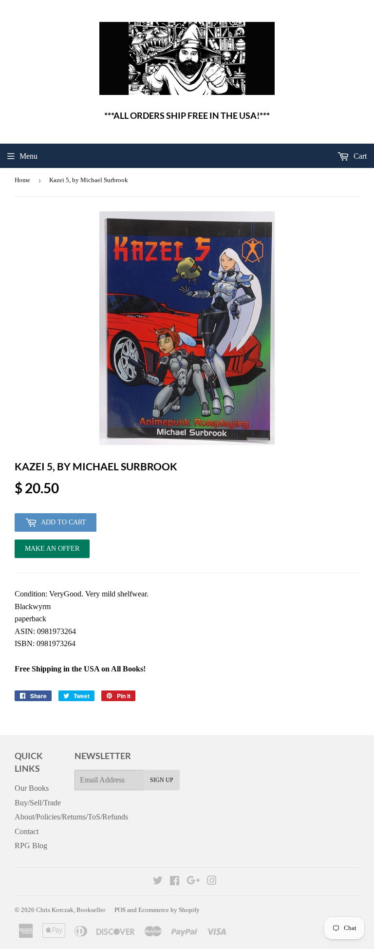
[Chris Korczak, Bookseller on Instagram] (212, 881)
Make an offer (52, 551)
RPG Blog (31, 845)
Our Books (32, 788)
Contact (26, 831)
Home (22, 180)
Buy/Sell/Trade (38, 803)
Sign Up (161, 780)
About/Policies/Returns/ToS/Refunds (71, 817)
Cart (359, 156)
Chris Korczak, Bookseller (70, 909)
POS (120, 909)
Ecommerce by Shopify (169, 909)
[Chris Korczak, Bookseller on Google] (193, 881)
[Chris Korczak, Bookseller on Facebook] (174, 881)
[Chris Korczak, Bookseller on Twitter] (158, 881)
